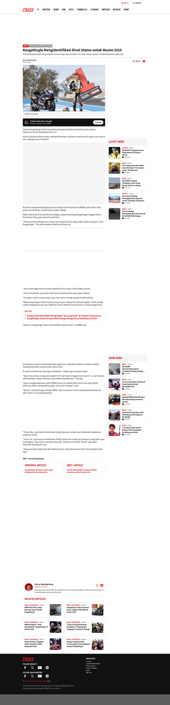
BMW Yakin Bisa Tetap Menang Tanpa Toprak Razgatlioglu (33, 609)
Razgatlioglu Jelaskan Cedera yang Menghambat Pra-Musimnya (39, 471)
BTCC (71, 9)
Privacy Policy (90, 666)
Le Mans (94, 9)
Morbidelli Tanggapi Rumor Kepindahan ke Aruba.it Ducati (133, 152)
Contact (88, 661)
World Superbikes (37, 46)
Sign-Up (88, 672)
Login (88, 670)
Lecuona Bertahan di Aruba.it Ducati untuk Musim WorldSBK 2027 (133, 384)
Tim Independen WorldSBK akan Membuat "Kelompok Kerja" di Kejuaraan (133, 167)
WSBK (56, 9)
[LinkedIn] (48, 668)
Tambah (98, 122)
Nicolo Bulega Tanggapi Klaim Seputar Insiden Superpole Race (34, 644)
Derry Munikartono (30, 60)
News (49, 46)
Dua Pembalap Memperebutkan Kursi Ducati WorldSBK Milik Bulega (133, 213)
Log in (138, 3)
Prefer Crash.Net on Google (41, 121)
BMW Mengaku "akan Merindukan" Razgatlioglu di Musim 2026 (36, 626)
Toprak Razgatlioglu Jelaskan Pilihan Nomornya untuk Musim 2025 (82, 471)
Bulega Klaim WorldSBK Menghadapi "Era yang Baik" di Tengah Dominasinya (64, 315)
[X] (33, 668)
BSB (64, 9)
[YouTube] (40, 668)
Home (26, 46)
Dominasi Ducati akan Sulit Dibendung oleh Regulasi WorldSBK (133, 414)
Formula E (82, 9)
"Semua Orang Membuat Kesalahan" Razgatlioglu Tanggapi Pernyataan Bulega (78, 626)
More (126, 9)
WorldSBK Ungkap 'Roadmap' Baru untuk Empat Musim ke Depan (131, 183)
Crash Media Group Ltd (35, 681)
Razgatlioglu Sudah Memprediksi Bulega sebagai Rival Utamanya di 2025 (62, 318)
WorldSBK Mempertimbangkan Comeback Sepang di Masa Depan (132, 368)
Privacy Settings (91, 668)
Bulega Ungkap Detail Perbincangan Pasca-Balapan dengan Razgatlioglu (78, 644)
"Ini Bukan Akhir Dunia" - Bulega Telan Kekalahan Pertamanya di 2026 (132, 430)
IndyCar (105, 9)
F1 (38, 9)
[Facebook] (25, 668)
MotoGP (46, 9)
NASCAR (117, 9)
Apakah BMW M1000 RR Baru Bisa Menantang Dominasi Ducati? (133, 399)
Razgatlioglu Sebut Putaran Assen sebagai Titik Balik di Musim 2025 (78, 609)
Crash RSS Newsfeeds (93, 664)
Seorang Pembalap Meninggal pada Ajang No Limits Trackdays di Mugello (133, 198)
